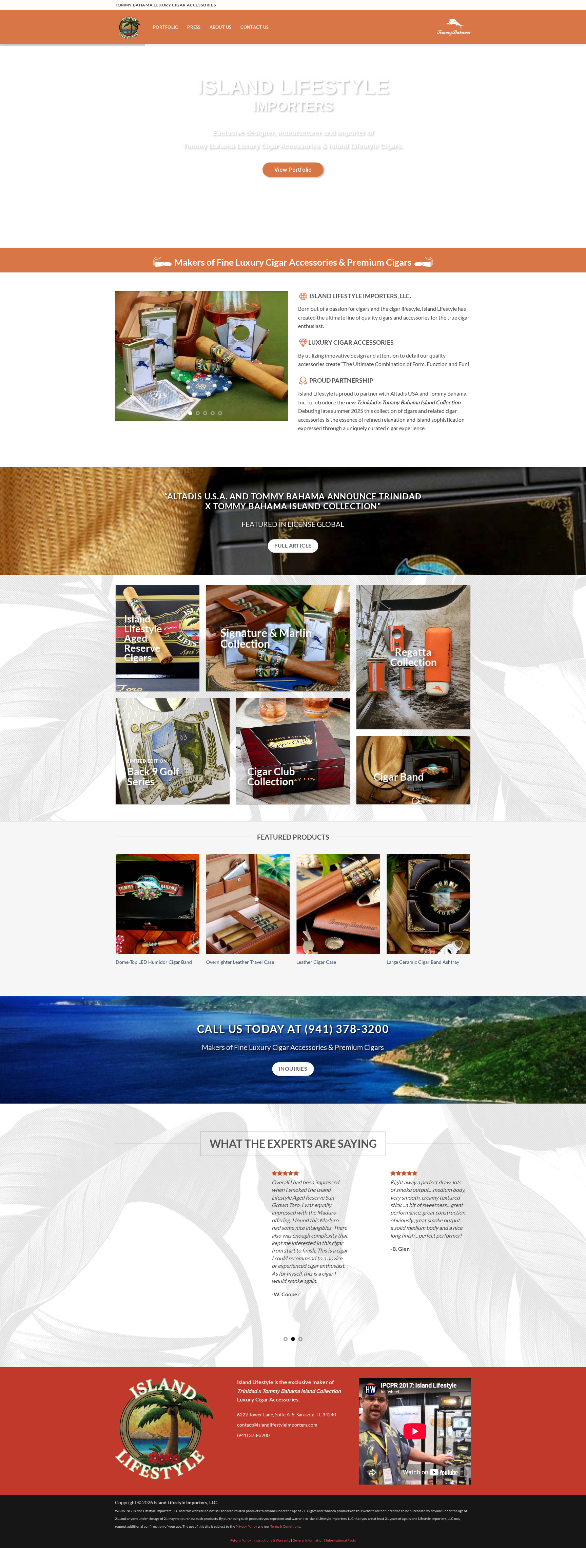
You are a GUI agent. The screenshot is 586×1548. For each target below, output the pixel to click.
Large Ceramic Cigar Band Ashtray (423, 962)
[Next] (276, 348)
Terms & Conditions (285, 1488)
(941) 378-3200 (253, 1397)
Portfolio (165, 27)
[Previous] (127, 348)
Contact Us (254, 27)
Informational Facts (341, 1502)
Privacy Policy (246, 1488)
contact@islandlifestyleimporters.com (277, 1387)
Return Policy (240, 1502)
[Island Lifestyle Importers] (129, 27)
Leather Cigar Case (316, 962)
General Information (308, 1502)
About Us (221, 27)
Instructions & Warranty (271, 1502)
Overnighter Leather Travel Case (240, 962)
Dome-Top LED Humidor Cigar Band (154, 962)
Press (193, 27)
